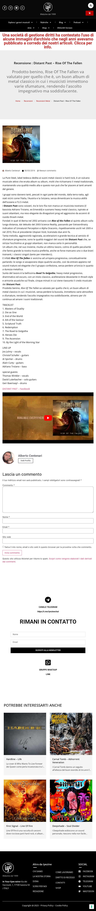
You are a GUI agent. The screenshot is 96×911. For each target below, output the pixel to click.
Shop (44, 28)
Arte (30, 28)
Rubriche (44, 22)
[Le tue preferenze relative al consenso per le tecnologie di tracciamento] (91, 906)
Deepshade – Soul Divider (66, 825)
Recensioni (28, 101)
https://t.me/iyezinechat (48, 611)
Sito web (6, 537)
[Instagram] (10, 8)
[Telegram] (16, 8)
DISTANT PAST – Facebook (16, 388)
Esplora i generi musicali (19, 22)
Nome (6, 517)
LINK (48, 674)
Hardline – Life (14, 759)
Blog (61, 22)
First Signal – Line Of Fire (19, 825)
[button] (91, 5)
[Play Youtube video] (48, 417)
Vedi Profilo (26, 460)
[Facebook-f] (4, 8)
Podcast (77, 22)
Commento (8, 485)
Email (5, 527)
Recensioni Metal (43, 101)
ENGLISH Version (64, 28)
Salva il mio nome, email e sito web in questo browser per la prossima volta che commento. (48, 547)
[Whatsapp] (22, 8)
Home (18, 101)
